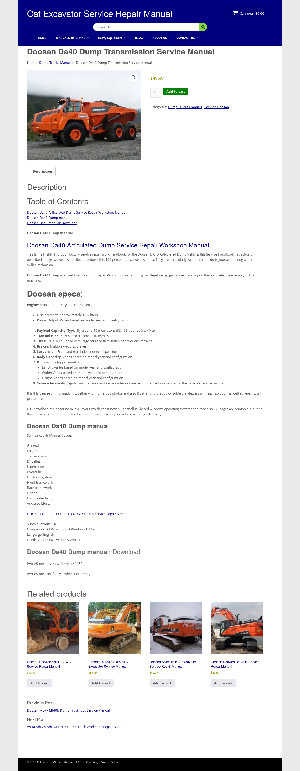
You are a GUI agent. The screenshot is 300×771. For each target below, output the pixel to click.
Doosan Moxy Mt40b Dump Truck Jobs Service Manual (68, 710)
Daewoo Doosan (216, 107)
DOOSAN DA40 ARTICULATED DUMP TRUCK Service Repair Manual (77, 514)
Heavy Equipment (110, 38)
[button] (133, 77)
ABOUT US (159, 38)
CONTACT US (186, 38)
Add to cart (175, 91)
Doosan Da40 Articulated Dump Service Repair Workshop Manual (76, 212)
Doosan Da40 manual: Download (52, 223)
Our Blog (92, 762)
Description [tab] (42, 171)
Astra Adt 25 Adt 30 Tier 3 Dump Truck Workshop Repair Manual (76, 726)
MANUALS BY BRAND (70, 38)
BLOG (139, 38)
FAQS (79, 762)
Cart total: (251, 13)
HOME (42, 38)
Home (31, 62)
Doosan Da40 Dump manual (48, 217)
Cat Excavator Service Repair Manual (99, 13)
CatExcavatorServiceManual (55, 762)
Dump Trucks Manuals (56, 62)
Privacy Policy (109, 762)
